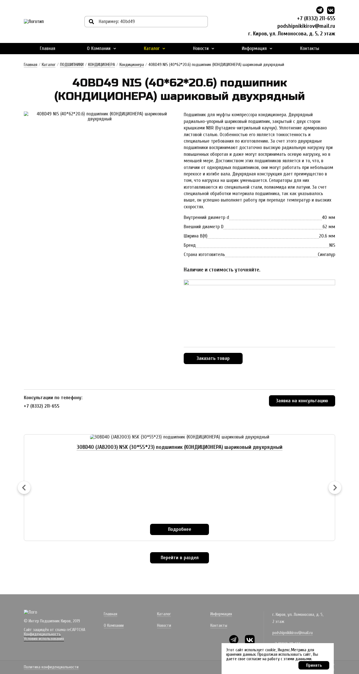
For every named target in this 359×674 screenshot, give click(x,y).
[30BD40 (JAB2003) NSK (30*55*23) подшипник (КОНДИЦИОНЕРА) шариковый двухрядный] (179, 437)
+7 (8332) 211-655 (316, 18)
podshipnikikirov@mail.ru (306, 26)
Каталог (152, 48)
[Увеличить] (99, 116)
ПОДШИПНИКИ (72, 64)
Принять (314, 665)
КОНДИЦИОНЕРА (101, 64)
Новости (201, 48)
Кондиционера (131, 64)
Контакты (309, 48)
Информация (254, 48)
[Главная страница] (34, 21)
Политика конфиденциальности (51, 667)
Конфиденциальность (42, 634)
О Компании (99, 48)
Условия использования (44, 638)
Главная (47, 48)
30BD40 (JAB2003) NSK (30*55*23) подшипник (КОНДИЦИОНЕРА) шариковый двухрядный (179, 447)
